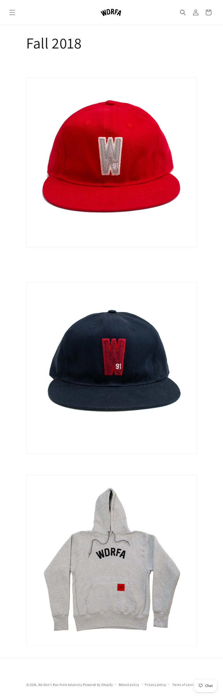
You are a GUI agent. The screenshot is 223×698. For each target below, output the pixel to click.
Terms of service (184, 685)
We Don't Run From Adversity (60, 685)
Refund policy (129, 685)
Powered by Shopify (98, 685)
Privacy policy (155, 685)
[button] (12, 12)
